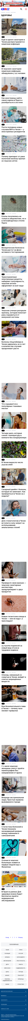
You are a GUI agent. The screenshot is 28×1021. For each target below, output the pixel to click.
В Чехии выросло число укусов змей (12, 463)
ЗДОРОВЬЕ (13, 12)
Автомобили (7, 960)
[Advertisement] (14, 179)
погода (21, 971)
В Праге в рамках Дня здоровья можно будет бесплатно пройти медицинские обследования (12, 896)
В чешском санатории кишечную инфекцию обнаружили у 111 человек (13, 71)
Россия (21, 953)
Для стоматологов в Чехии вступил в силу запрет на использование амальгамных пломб (14, 524)
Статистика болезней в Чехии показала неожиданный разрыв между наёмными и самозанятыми (12, 831)
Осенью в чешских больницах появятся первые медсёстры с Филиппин (11, 863)
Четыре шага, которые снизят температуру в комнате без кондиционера (14, 435)
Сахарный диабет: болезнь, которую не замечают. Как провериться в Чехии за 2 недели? (14, 492)
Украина (7, 957)
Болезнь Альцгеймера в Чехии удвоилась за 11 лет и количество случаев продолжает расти (13, 345)
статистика (21, 984)
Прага (20, 950)
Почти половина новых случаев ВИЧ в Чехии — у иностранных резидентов (13, 129)
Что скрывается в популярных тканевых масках (12, 406)
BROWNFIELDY (3, 995)
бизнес (7, 975)
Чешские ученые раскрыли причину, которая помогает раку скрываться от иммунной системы (14, 313)
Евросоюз (7, 968)
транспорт (21, 975)
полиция (7, 953)
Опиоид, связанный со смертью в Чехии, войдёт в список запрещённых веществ (14, 678)
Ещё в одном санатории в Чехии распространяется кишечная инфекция (13, 42)
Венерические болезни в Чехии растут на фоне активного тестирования (13, 250)
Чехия (7, 950)
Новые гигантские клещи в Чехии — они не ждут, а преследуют (14, 618)
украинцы (21, 979)
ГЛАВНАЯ (3, 12)
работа (21, 964)
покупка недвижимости (7, 979)
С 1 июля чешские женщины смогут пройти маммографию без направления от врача (13, 769)
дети (7, 964)
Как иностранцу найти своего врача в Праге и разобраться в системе (12, 100)
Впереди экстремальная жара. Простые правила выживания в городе (13, 799)
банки (7, 984)
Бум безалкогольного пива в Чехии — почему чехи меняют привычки (14, 708)
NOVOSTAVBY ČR (4, 1000)
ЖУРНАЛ (8, 12)
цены (7, 971)
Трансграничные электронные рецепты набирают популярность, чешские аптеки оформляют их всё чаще (13, 281)
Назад (7, 937)
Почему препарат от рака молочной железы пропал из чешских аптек (13, 158)
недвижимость (20, 968)
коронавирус (21, 957)
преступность (21, 960)
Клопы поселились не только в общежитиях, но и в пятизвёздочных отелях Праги (14, 219)
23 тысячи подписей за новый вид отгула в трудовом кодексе (12, 648)
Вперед (20, 937)
